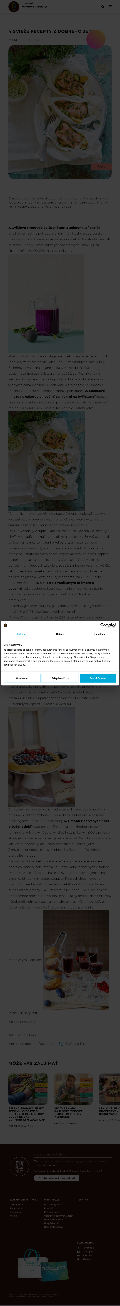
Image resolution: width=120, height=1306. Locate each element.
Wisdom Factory (47, 1296)
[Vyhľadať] (103, 6)
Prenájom (15, 1212)
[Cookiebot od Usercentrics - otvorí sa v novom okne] (102, 625)
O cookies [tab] (99, 634)
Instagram (88, 1252)
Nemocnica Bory (53, 1219)
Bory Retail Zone (53, 1227)
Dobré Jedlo (26, 1021)
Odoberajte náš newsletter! (57, 1178)
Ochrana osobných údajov (58, 1216)
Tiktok (86, 1259)
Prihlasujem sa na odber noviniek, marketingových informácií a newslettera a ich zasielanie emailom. (74, 1163)
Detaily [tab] (60, 634)
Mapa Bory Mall (53, 1204)
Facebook (88, 1248)
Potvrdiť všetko (98, 678)
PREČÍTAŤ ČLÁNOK (20, 1126)
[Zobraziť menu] (110, 6)
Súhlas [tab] (21, 634)
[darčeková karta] (42, 1265)
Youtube (87, 1255)
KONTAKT (84, 1200)
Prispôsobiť (58, 678)
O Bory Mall (16, 1204)
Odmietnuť (22, 678)
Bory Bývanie (51, 1223)
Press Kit (49, 1208)
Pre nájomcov (52, 1212)
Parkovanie (16, 1208)
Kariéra (14, 1216)
